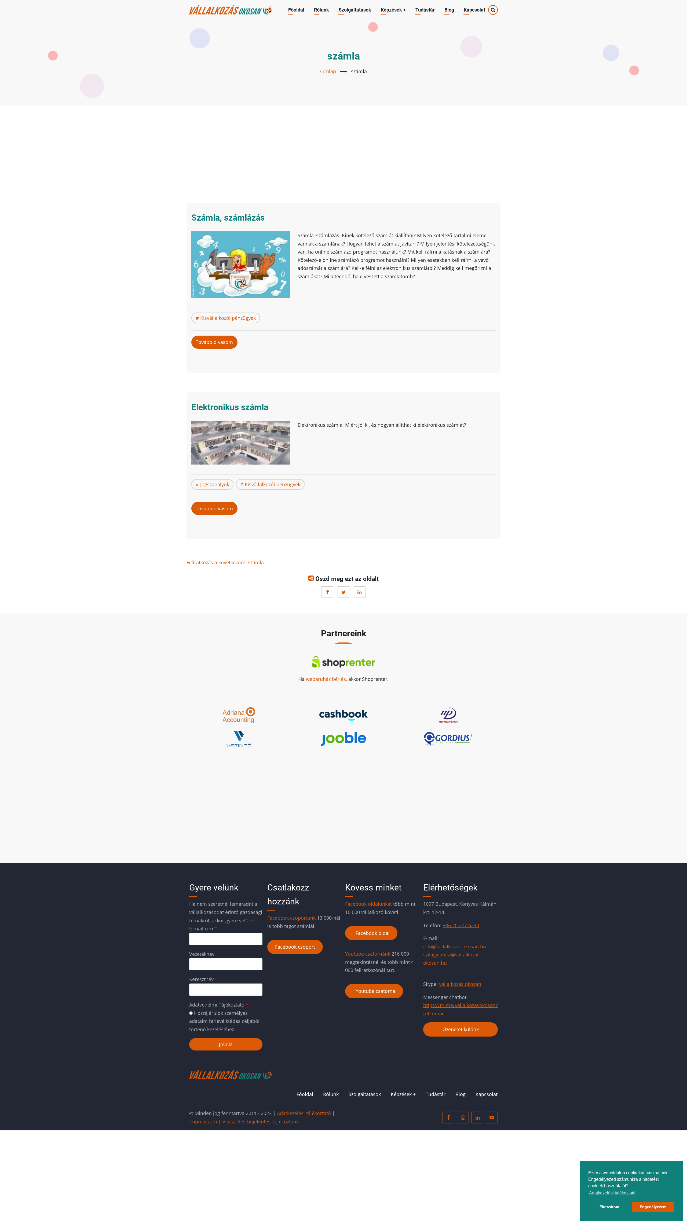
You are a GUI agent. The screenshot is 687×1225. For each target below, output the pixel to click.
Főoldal (296, 10)
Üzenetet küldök (461, 1029)
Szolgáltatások (355, 10)
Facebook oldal (371, 933)
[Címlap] (231, 9)
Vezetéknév (201, 954)
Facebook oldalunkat (368, 904)
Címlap (328, 71)
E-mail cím (201, 928)
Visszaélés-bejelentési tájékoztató (260, 1121)
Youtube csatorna (374, 991)
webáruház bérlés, (327, 679)
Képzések (393, 10)
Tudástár (425, 10)
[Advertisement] (343, 152)
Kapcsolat (474, 10)
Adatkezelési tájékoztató (304, 1113)
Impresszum (203, 1121)
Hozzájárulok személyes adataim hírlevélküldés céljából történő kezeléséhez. (224, 1021)
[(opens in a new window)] (327, 592)
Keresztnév (201, 979)
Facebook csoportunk (291, 918)
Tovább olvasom (216, 344)
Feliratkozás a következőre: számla (225, 562)
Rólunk (321, 10)
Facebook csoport (295, 947)
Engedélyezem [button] (653, 1207)
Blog (449, 10)
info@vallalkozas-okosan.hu (454, 946)
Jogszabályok (214, 484)
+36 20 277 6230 (461, 925)
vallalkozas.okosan (460, 984)
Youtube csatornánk (367, 954)
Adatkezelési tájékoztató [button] (612, 1193)
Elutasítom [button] (609, 1207)
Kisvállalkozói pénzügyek (228, 318)
